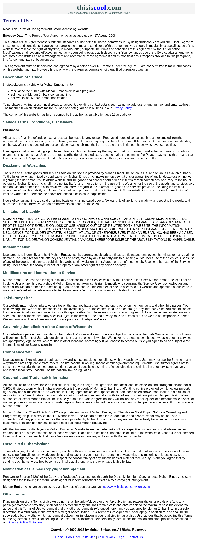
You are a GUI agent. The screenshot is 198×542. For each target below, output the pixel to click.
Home (59, 537)
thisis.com (99, 7)
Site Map (89, 537)
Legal (121, 537)
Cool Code (73, 537)
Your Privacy (106, 537)
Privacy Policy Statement (25, 522)
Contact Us (135, 537)
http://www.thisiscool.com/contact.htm (127, 486)
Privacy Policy (122, 108)
